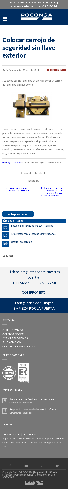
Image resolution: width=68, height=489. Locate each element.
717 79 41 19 (29, 434)
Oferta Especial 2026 (21, 242)
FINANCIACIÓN (11, 342)
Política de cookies (23, 474)
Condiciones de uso (45, 474)
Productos (56, 70)
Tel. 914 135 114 (11, 434)
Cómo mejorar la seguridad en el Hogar (17, 189)
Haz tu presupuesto (18, 214)
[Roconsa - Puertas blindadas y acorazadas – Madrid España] (36, 16)
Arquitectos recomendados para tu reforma (33, 233)
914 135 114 (49, 6)
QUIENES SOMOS (12, 329)
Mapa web (39, 472)
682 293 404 (57, 438)
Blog (8, 162)
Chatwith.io (8, 477)
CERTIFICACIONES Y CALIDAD (20, 346)
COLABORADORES (13, 334)
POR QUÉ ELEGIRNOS (15, 338)
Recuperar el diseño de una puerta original (32, 225)
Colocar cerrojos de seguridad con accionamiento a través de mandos (51, 191)
